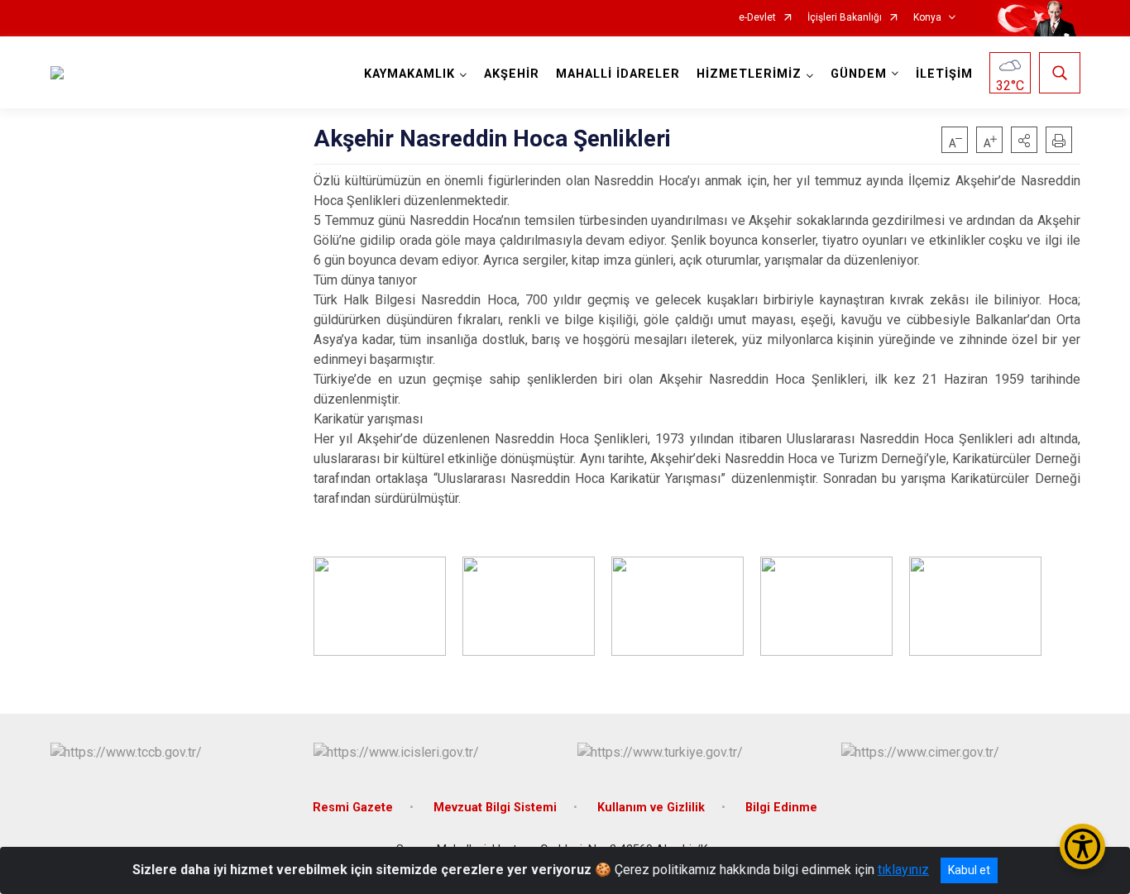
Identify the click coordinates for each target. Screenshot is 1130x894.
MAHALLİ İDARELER (618, 74)
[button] (1024, 140)
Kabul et (969, 870)
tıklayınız (903, 869)
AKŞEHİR (511, 74)
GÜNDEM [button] (859, 74)
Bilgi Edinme (781, 808)
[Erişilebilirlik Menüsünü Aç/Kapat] (1082, 846)
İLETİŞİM (944, 74)
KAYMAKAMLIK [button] (409, 74)
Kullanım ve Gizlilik (651, 808)
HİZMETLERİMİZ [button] (749, 74)
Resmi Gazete (353, 808)
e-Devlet (757, 17)
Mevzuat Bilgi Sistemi (495, 808)
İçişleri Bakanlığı (844, 17)
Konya (927, 17)
